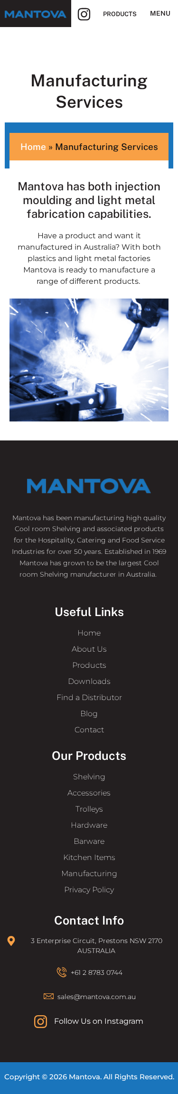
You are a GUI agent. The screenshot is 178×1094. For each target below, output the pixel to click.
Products (120, 14)
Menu (160, 13)
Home (33, 146)
